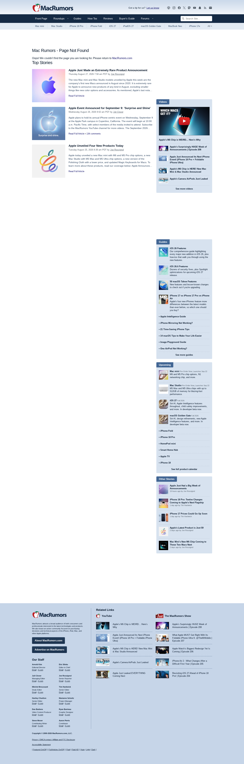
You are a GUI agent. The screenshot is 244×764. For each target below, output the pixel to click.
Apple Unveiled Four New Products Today (96, 145)
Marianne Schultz (66, 698)
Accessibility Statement (41, 745)
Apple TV (165, 456)
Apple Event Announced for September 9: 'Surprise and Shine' (110, 108)
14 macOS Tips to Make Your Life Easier (181, 336)
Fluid (68, 750)
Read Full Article (76, 96)
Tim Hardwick (65, 687)
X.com (40, 670)
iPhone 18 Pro (76, 26)
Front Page (41, 18)
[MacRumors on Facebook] (179, 8)
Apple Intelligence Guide (173, 316)
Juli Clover (118, 112)
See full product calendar (184, 469)
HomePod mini (168, 443)
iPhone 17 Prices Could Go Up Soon (188, 513)
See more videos (184, 189)
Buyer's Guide (127, 18)
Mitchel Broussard (40, 687)
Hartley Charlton (39, 698)
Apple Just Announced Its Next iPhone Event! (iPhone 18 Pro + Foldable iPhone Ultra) (189, 159)
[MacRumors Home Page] (53, 8)
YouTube (107, 615)
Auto (83, 750)
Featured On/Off (39, 750)
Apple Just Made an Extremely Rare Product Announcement (108, 70)
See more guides (184, 355)
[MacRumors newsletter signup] (210, 8)
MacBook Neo (175, 26)
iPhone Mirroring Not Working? (176, 323)
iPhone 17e (194, 26)
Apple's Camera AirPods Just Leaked (189, 179)
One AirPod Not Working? (173, 348)
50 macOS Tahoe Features (183, 281)
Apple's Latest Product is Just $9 (186, 528)
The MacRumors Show (178, 615)
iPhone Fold (96, 26)
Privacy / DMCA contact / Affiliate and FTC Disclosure (53, 740)
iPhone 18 (165, 462)
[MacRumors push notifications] (200, 8)
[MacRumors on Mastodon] (189, 8)
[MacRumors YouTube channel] (194, 8)
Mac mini (39, 26)
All (210, 26)
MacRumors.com (122, 58)
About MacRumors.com (48, 640)
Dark (93, 750)
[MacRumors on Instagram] (174, 8)
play (184, 121)
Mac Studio (56, 26)
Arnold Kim (37, 664)
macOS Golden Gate (151, 26)
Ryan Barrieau (65, 709)
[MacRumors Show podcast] (168, 8)
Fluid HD (75, 750)
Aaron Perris (64, 721)
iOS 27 (112, 26)
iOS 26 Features (178, 248)
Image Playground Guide (173, 342)
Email (34, 670)
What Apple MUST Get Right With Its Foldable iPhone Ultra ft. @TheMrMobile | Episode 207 (192, 638)
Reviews (108, 18)
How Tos (92, 18)
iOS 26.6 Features (179, 266)
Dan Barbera (37, 709)
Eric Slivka (63, 664)
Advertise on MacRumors (49, 649)
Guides (77, 18)
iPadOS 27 (128, 26)
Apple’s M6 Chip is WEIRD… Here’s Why (180, 140)
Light (88, 750)
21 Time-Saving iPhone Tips (174, 329)
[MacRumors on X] (184, 8)
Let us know (153, 7)
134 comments (93, 133)
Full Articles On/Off (56, 750)
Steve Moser (37, 721)
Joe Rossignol (117, 74)
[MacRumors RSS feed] (205, 8)
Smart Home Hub (169, 450)
